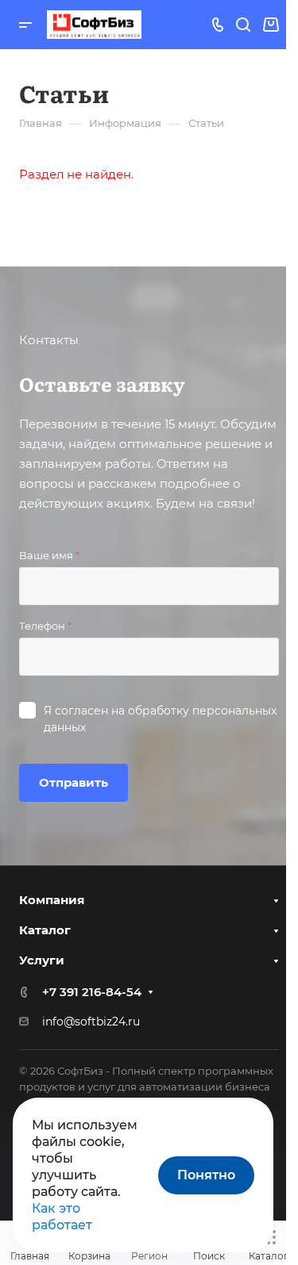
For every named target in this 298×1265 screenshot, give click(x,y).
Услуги (41, 960)
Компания (51, 899)
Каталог (45, 929)
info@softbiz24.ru (91, 1021)
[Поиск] (242, 25)
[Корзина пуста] (270, 25)
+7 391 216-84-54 (91, 991)
